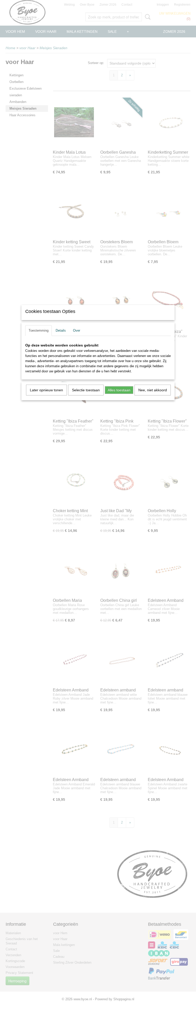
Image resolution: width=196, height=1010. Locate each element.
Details (61, 330)
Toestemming (38, 330)
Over (76, 330)
